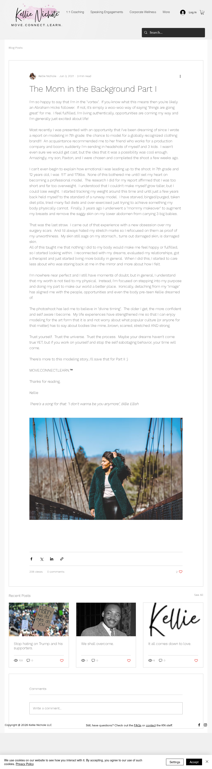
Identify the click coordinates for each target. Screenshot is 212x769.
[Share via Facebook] (31, 559)
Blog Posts (16, 47)
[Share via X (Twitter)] (41, 559)
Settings (175, 762)
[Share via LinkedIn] (52, 559)
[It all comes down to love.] (173, 619)
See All (198, 594)
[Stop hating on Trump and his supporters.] (39, 619)
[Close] (207, 762)
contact (151, 725)
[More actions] (180, 76)
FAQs (137, 725)
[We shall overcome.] (106, 619)
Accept (194, 762)
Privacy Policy (25, 764)
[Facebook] (199, 725)
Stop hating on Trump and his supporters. (38, 645)
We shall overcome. (97, 643)
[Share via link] (62, 559)
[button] (202, 12)
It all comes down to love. (169, 643)
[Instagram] (205, 725)
